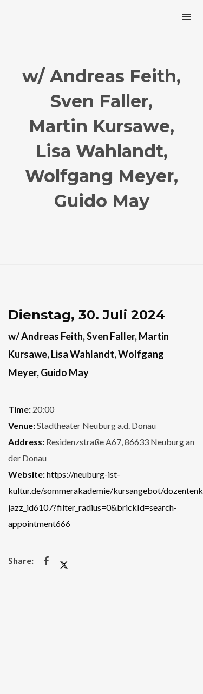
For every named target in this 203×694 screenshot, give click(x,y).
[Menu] (187, 16)
